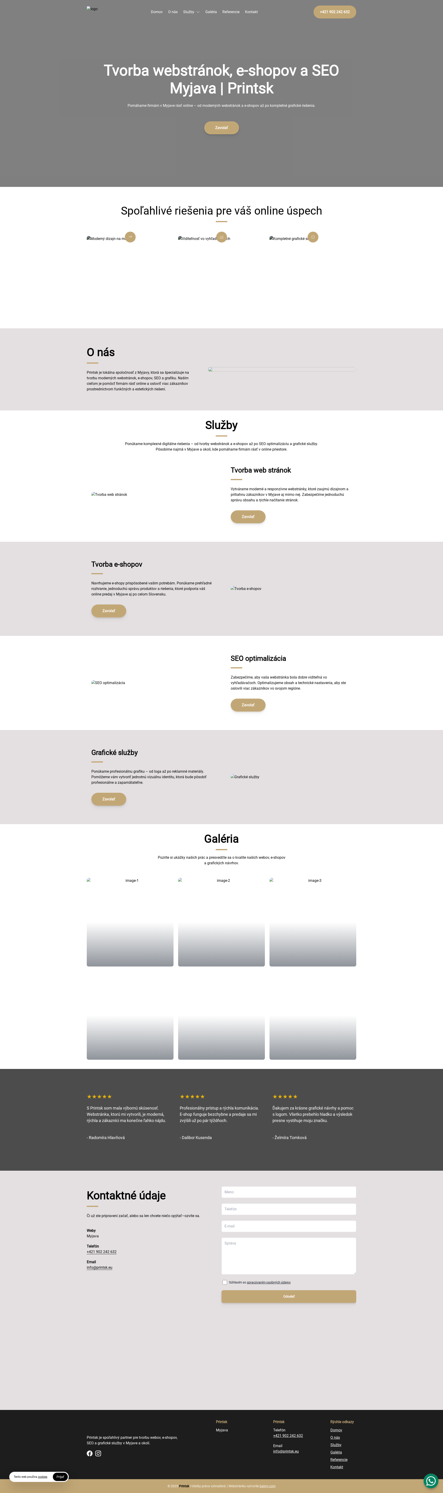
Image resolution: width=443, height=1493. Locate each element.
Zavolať (221, 128)
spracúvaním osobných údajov (269, 1282)
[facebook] (90, 1453)
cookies (42, 1476)
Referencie (230, 12)
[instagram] (98, 1453)
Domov (157, 12)
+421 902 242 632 (102, 1252)
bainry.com (267, 1486)
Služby (188, 12)
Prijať (60, 1477)
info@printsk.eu (99, 1267)
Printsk (184, 1486)
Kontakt (251, 12)
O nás (173, 12)
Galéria (211, 12)
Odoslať (289, 1296)
